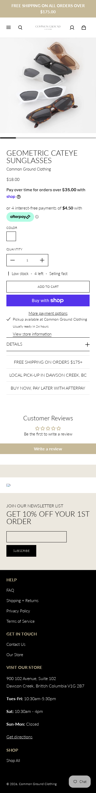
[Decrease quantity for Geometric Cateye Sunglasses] (12, 260)
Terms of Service (20, 621)
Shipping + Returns (22, 600)
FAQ (10, 590)
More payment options (48, 313)
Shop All (13, 760)
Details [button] (14, 343)
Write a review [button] (48, 448)
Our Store (14, 654)
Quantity (14, 249)
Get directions (19, 736)
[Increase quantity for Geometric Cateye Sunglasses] (42, 260)
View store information (32, 334)
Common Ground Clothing (38, 784)
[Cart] (84, 27)
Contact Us (15, 644)
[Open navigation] (12, 27)
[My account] (72, 27)
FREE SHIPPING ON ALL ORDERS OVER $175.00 (48, 8)
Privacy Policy (18, 610)
